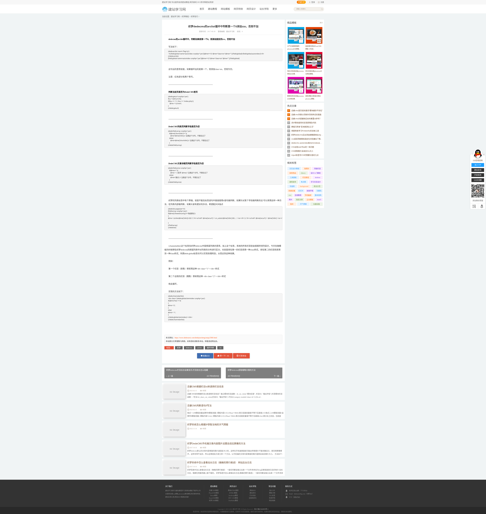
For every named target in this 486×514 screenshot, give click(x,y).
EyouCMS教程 (214, 498)
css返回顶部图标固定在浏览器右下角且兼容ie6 (309, 139)
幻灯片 (300, 191)
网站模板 (225, 9)
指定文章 (299, 200)
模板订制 (272, 493)
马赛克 (319, 191)
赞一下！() (224, 356)
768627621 (296, 497)
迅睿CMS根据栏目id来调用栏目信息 (205, 386)
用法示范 (317, 186)
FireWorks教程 (233, 500)
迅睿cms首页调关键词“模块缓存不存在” (307, 110)
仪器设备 (316, 204)
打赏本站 (242, 356)
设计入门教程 (316, 173)
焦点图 (303, 182)
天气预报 (303, 204)
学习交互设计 (316, 182)
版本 (291, 204)
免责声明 (272, 498)
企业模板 (310, 200)
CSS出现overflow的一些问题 (302, 147)
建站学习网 (175, 16)
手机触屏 (308, 195)
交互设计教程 (294, 169)
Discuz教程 (213, 495)
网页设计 (251, 9)
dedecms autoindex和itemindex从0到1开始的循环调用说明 (315, 143)
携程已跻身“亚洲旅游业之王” (302, 126)
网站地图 (272, 500)
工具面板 (293, 177)
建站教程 (212, 9)
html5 (319, 200)
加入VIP (272, 490)
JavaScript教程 (233, 495)
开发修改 (477, 175)
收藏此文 (206, 356)
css (220, 348)
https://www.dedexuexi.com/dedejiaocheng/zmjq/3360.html (196, 338)
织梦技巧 (194, 16)
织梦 (179, 348)
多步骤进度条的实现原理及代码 (303, 122)
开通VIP (301, 2)
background (304, 186)
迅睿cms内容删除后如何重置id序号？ (306, 118)
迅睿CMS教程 (213, 490)
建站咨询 (477, 170)
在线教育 (298, 195)
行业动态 (253, 495)
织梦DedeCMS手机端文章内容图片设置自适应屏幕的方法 (216, 443)
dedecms (189, 348)
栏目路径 (305, 177)
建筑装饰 (292, 182)
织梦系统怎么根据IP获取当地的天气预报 (207, 424)
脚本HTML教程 (233, 490)
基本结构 (318, 195)
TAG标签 (272, 495)
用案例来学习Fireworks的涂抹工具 (305, 131)
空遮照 (292, 186)
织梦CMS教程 (213, 500)
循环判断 (210, 348)
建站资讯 (253, 493)
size (290, 195)
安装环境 (310, 191)
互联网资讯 (252, 498)
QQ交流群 (478, 180)
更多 (321, 23)
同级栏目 (317, 169)
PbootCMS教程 (214, 493)
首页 (202, 9)
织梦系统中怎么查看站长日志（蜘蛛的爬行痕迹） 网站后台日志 (219, 462)
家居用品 (292, 173)
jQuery (303, 173)
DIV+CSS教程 (233, 498)
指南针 (306, 169)
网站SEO (253, 490)
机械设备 (292, 191)
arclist (199, 348)
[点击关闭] (483, 154)
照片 (290, 200)
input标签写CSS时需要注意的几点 (305, 155)
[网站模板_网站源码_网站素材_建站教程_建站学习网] (174, 11)
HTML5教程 (233, 493)
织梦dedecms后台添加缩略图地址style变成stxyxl (311, 135)
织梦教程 (185, 16)
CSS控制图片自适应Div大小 (302, 151)
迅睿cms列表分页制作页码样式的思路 (306, 114)
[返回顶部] (482, 206)
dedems (317, 177)
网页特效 (238, 9)
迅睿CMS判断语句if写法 (199, 405)
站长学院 (264, 9)
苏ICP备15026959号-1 (261, 509)
